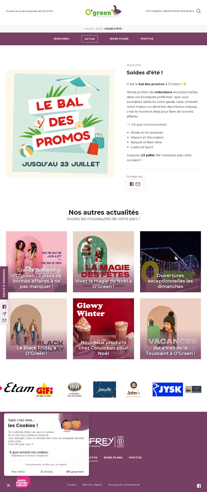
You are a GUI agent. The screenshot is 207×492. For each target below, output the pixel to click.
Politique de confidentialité (124, 485)
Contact (71, 485)
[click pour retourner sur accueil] (15, 389)
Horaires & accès (4, 283)
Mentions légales (92, 485)
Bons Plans (119, 38)
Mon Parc (61, 38)
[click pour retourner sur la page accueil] (103, 11)
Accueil (89, 28)
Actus (99, 28)
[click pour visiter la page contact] (4, 320)
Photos (147, 38)
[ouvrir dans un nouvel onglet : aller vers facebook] (4, 307)
